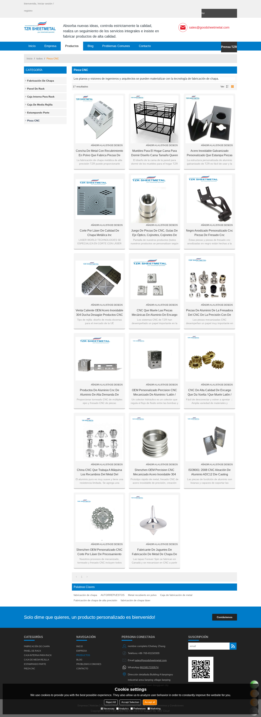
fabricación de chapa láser (135, 600)
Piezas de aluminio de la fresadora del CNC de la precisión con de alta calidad (209, 313)
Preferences (139, 708)
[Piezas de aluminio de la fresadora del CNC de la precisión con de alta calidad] (209, 279)
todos (39, 58)
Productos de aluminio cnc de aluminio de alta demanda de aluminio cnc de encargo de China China (99, 393)
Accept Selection (130, 702)
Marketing (155, 708)
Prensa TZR (229, 46)
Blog (90, 46)
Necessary (109, 708)
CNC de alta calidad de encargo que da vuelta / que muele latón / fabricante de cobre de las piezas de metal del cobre (209, 393)
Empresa (50, 46)
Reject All (111, 702)
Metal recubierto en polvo (142, 595)
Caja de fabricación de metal (176, 595)
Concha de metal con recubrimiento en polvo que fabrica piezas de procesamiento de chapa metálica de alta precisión (99, 153)
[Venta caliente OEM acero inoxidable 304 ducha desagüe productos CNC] (99, 279)
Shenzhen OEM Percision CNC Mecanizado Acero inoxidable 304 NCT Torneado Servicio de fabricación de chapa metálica (154, 472)
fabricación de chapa (85, 595)
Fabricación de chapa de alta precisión (95, 600)
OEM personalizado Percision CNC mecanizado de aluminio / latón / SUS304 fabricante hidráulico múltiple (154, 393)
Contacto (145, 46)
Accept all (150, 702)
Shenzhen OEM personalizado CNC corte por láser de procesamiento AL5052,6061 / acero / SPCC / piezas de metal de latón (99, 552)
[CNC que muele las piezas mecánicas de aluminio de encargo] (154, 279)
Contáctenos (224, 617)
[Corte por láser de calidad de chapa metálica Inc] (99, 199)
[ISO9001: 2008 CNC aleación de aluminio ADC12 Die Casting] (209, 438)
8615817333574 (149, 667)
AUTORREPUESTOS (112, 595)
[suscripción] (233, 646)
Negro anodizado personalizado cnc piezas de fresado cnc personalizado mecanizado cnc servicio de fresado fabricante (209, 233)
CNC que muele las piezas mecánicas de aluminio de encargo (154, 312)
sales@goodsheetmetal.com (209, 27)
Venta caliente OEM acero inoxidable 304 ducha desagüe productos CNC (99, 312)
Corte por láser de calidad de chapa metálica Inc (99, 233)
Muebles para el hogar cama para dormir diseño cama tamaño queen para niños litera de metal (154, 153)
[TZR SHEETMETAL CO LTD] (40, 27)
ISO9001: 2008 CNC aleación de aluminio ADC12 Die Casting (209, 472)
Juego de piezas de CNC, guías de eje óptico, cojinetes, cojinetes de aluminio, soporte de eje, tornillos (154, 233)
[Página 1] (76, 576)
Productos (72, 46)
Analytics (124, 708)
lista (227, 86)
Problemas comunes (116, 46)
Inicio (32, 46)
